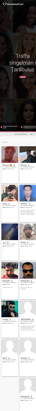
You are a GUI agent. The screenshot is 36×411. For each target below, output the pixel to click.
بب (3, 248)
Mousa (24, 165)
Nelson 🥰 (7, 165)
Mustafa (6, 281)
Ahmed (24, 358)
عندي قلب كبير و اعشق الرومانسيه (26, 288)
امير (4, 242)
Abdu (4, 204)
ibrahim (24, 204)
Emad (23, 242)
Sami (4, 358)
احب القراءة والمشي (7, 287)
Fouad (5, 319)
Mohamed (25, 281)
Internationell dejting (20, 134)
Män (31, 134)
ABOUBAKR (26, 319)
